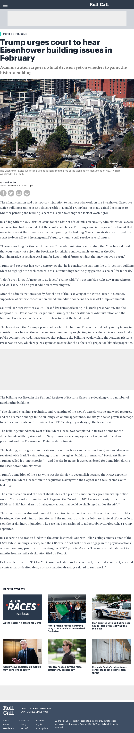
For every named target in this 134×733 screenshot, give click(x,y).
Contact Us (24, 720)
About (6, 720)
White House (15, 34)
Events (6, 724)
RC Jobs (39, 724)
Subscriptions (42, 728)
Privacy (22, 724)
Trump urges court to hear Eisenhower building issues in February (56, 50)
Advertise (40, 720)
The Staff (23, 728)
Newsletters (8, 728)
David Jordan (10, 182)
